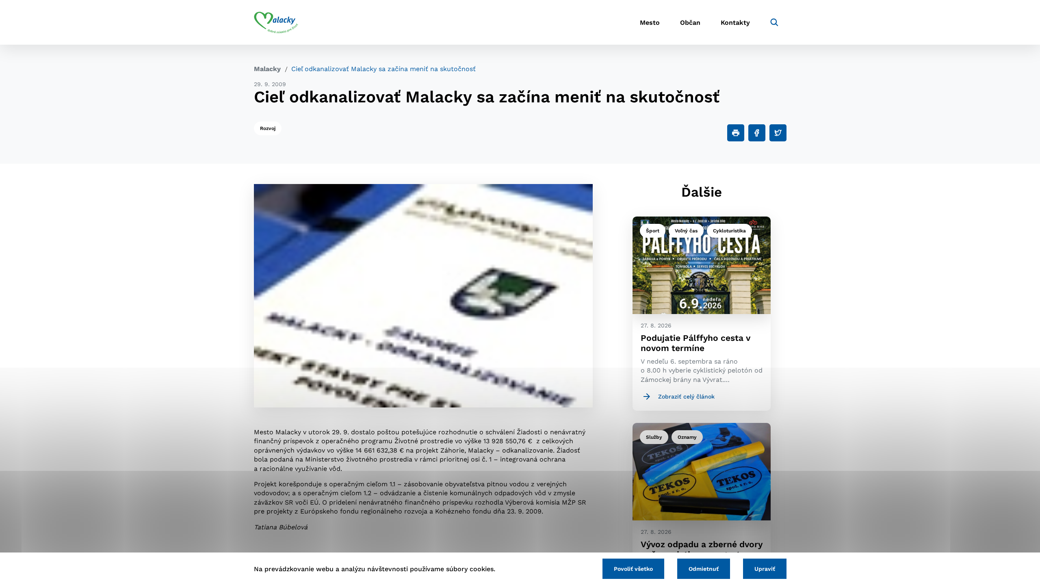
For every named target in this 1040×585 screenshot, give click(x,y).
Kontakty (735, 22)
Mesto (650, 22)
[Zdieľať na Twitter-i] (777, 132)
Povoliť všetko (633, 569)
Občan (690, 22)
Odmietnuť (704, 569)
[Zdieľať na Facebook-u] (756, 132)
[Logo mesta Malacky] (276, 22)
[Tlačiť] (735, 132)
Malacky (267, 69)
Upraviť (764, 569)
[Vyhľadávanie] (774, 22)
